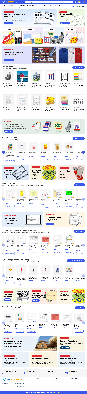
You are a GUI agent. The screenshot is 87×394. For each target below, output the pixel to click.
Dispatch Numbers (36, 5)
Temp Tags (5, 5)
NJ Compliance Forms (13, 5)
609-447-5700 (74, 6)
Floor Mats (44, 5)
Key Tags (29, 5)
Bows (15, 7)
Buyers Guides (58, 5)
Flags (19, 7)
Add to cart (9, 90)
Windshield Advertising (7, 7)
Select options (78, 90)
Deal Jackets (22, 5)
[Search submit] (72, 2)
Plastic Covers (50, 5)
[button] (83, 152)
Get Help (56, 374)
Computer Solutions (57, 392)
